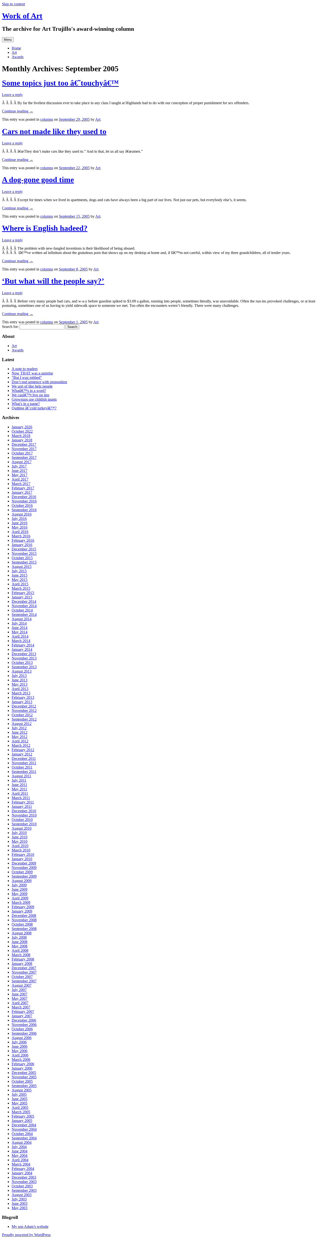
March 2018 (21, 436)
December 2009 (24, 863)
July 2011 (19, 780)
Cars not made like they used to (54, 131)
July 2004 (19, 1147)
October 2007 (22, 977)
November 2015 (24, 553)
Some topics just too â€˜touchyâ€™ (60, 83)
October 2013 (22, 662)
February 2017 (23, 488)
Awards (18, 57)
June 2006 (19, 1046)
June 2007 (19, 994)
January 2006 (22, 1068)
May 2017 (19, 475)
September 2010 (24, 824)
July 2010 (19, 833)
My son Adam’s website (30, 1226)
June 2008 (19, 942)
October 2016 (22, 505)
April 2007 (20, 1003)
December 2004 (24, 1125)
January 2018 (22, 440)
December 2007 (24, 968)
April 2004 (20, 1160)
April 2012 (20, 741)
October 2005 (22, 1081)
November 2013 (24, 658)
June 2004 (19, 1151)
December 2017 (24, 444)
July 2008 (19, 937)
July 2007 (19, 990)
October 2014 (22, 610)
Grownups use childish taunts (34, 399)
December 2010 (24, 811)
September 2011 (24, 772)
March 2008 (21, 955)
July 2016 (19, 518)
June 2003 (19, 1203)
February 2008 (23, 959)
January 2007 (22, 1016)
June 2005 (19, 1099)
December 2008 (24, 915)
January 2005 (22, 1121)
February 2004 (23, 1169)
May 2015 (19, 580)
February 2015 (23, 593)
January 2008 (22, 963)
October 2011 (22, 767)
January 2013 (22, 702)
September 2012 (24, 719)
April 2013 (20, 689)
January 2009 (22, 911)
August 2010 (22, 828)
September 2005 (24, 1086)
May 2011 (19, 789)
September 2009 (24, 876)
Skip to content (13, 4)
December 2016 (24, 497)
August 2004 (22, 1142)
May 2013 (19, 684)
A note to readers (25, 369)
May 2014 (19, 632)
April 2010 (20, 846)
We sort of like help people (32, 386)
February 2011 (23, 802)
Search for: (10, 327)
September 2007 (24, 981)
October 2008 (22, 924)
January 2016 (22, 545)
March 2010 (21, 850)
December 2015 (24, 549)
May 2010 (19, 841)
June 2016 (19, 523)
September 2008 (24, 929)
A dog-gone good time (38, 179)
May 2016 (19, 527)
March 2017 (21, 484)
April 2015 (20, 584)
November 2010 (24, 815)
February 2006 (23, 1064)
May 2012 (19, 737)
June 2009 (19, 889)
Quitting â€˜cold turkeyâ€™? (34, 408)
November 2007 (24, 972)
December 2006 (24, 1020)
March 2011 (21, 798)
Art (14, 52)
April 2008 (20, 950)
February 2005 (23, 1116)
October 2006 (22, 1029)
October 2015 (22, 558)
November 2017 (24, 449)
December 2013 (24, 654)
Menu (8, 39)
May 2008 (19, 946)
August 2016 (22, 514)
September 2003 (24, 1190)
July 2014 (19, 623)
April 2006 (20, 1055)
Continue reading (17, 111)
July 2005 (19, 1094)
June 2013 (19, 680)
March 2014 (21, 641)
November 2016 (24, 501)
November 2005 (24, 1077)
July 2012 (19, 728)
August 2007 (22, 985)
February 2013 (23, 697)
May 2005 (19, 1103)
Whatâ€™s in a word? (29, 391)
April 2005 (20, 1107)
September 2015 (24, 562)
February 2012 (23, 750)
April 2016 (20, 532)
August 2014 (22, 619)
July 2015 (19, 571)
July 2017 (19, 466)
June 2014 (19, 628)
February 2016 (23, 540)
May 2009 (19, 894)
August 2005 (22, 1090)
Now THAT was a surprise (32, 373)
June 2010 (19, 837)
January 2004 (22, 1173)
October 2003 (22, 1186)
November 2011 (24, 763)
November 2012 (24, 710)
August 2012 (22, 724)
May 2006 (19, 1051)
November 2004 (24, 1129)
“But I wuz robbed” (27, 377)
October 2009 (22, 872)
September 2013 (24, 667)
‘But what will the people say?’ (53, 281)
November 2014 (24, 606)
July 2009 (19, 885)
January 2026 (22, 427)
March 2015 (21, 588)
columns (46, 119)
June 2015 (19, 575)
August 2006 (22, 1038)
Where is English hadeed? (44, 228)
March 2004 (21, 1164)
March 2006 (21, 1059)
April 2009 (20, 898)
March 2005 (21, 1112)
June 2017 (19, 471)
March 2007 (21, 1007)
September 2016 (24, 510)
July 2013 (19, 676)
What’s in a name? (26, 404)
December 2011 (24, 758)
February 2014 (23, 645)
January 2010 (22, 859)
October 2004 (22, 1134)
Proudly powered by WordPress (26, 1235)
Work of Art (22, 15)
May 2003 (19, 1208)
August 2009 (22, 881)
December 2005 (24, 1073)
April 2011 (20, 793)
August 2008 (22, 933)
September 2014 (24, 614)
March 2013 (21, 693)
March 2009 (21, 902)
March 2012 (21, 745)
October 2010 (22, 820)
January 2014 (22, 649)
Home (16, 48)
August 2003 (22, 1195)
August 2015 (22, 566)
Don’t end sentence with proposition (39, 382)
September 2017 (24, 457)
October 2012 (22, 715)
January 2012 (22, 754)
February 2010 (23, 854)
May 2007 (19, 998)
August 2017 (22, 462)
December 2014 (24, 601)
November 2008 (24, 920)
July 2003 (19, 1199)
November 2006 (24, 1025)
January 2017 (22, 492)
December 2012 (24, 706)
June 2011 (19, 785)
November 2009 (24, 868)
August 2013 (22, 671)
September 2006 (24, 1033)
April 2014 (20, 636)
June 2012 (19, 732)
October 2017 (22, 453)
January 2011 (22, 806)
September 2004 (24, 1138)
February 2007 (23, 1011)
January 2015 (22, 597)
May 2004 (19, 1155)
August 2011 (21, 776)
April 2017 (20, 479)
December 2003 (24, 1177)
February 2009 (23, 907)
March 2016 (21, 536)
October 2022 (22, 431)
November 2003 (24, 1182)
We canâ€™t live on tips (30, 395)
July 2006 (19, 1042)
